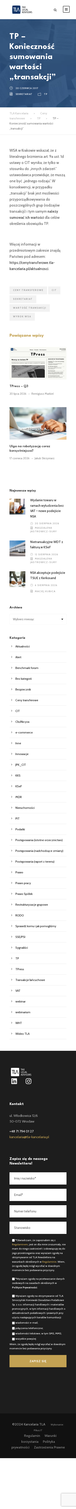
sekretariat (24, 94)
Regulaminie (49, 1261)
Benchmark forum (26, 668)
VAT (17, 991)
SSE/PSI (20, 937)
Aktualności (22, 646)
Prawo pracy (23, 883)
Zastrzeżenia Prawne (49, 1447)
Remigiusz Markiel (42, 393)
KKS (17, 775)
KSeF (18, 786)
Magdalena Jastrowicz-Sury (43, 529)
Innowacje (21, 754)
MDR (18, 797)
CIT (54, 290)
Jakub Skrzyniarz (44, 458)
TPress (19, 969)
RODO (19, 915)
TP (45, 94)
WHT (18, 1023)
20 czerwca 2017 (27, 88)
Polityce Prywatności (24, 1287)
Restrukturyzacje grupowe (31, 904)
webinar (20, 1001)
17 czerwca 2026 (20, 458)
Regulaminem (20, 1244)
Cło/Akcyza (22, 722)
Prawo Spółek (24, 894)
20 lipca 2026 (18, 393)
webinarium (22, 1012)
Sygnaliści (21, 948)
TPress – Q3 (19, 386)
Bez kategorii (23, 679)
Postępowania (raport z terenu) (34, 861)
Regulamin (32, 1436)
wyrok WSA (22, 316)
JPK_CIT (20, 765)
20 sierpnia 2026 (47, 523)
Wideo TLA (22, 1034)
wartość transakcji (29, 307)
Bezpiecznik (23, 689)
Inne (18, 743)
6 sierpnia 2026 (46, 585)
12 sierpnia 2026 (46, 554)
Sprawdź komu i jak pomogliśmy (35, 926)
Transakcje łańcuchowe (30, 980)
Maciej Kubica (45, 591)
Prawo (19, 872)
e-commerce (24, 732)
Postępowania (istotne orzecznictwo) (39, 840)
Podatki (20, 829)
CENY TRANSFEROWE (28, 290)
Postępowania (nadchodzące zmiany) (39, 851)
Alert (18, 657)
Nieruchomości (25, 808)
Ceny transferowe (26, 700)
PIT (17, 818)
